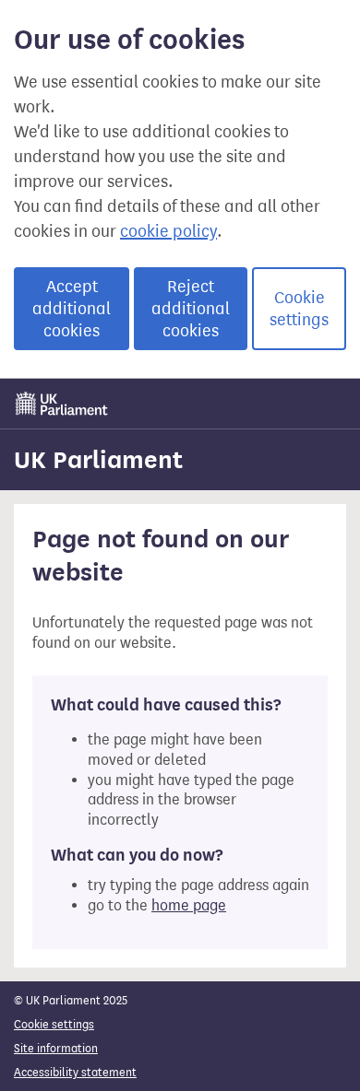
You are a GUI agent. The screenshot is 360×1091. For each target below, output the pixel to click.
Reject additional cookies (190, 308)
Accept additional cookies (71, 308)
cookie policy (168, 231)
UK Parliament (98, 459)
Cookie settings (299, 308)
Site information (56, 1048)
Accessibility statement (75, 1072)
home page (188, 905)
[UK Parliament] (62, 403)
